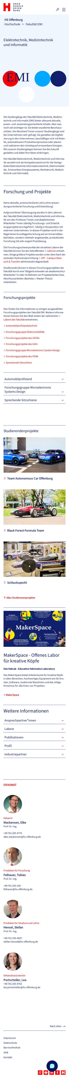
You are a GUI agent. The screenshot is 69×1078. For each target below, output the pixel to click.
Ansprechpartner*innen (20, 720)
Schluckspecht (17, 583)
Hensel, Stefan (13, 927)
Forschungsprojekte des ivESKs (22, 338)
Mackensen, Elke (15, 822)
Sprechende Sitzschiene (19, 362)
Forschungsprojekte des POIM (22, 356)
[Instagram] (40, 1072)
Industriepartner (15, 754)
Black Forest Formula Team (25, 531)
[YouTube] (46, 1072)
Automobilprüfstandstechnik (21, 325)
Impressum (10, 1038)
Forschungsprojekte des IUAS (22, 344)
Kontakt (8, 1057)
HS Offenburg (13, 20)
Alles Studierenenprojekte (20, 597)
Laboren (51, 251)
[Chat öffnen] (52, 1066)
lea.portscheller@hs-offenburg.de (22, 987)
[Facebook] (57, 1072)
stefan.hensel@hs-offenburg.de (21, 941)
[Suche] (57, 9)
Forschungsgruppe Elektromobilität (25, 332)
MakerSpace (12, 695)
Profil (8, 746)
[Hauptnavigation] (63, 9)
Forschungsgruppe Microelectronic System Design (33, 350)
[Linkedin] (51, 1072)
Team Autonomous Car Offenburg (30, 478)
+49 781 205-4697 (13, 938)
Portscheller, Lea (15, 980)
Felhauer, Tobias (15, 875)
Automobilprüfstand (18, 379)
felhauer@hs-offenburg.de (18, 889)
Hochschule (12, 24)
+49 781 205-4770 (13, 833)
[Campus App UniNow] (63, 1072)
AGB (6, 1052)
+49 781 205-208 (12, 885)
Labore (9, 729)
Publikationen (13, 737)
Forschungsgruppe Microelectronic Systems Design (27, 389)
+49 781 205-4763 (13, 984)
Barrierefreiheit (12, 1047)
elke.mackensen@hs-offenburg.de (22, 837)
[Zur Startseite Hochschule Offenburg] (18, 7)
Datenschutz (10, 1043)
